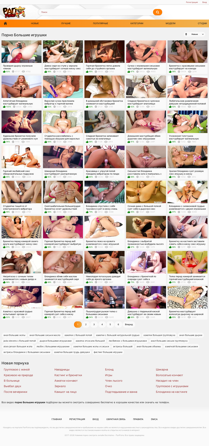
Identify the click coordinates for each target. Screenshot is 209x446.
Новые (35, 23)
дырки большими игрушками (55, 340)
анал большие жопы (14, 335)
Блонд (109, 369)
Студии (202, 23)
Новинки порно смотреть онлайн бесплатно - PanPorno (99, 435)
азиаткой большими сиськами (181, 346)
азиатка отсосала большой (90, 340)
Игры (108, 375)
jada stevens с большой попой (20, 340)
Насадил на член (167, 380)
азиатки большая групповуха (159, 335)
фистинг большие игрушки (108, 352)
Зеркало (60, 386)
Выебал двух (12, 386)
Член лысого (113, 380)
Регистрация (192, 2)
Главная (5, 23)
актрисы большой (122, 346)
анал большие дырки (190, 335)
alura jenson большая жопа (18, 346)
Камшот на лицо (65, 391)
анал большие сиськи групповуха (169, 340)
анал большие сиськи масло (45, 335)
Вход (204, 2)
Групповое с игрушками (172, 386)
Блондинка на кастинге (171, 391)
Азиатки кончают (66, 380)
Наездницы (62, 369)
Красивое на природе (18, 375)
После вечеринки (15, 391)
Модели (170, 23)
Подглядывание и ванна (121, 391)
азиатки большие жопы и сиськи (91, 346)
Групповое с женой (17, 369)
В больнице (11, 380)
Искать (157, 12)
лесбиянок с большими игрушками (128, 340)
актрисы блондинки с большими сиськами (27, 352)
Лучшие (66, 23)
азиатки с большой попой (78, 335)
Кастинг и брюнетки (68, 375)
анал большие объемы (149, 346)
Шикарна (162, 369)
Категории (137, 23)
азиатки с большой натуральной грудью (118, 335)
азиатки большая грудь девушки (72, 352)
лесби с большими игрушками (53, 346)
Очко (108, 386)
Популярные (100, 23)
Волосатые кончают (169, 375)
